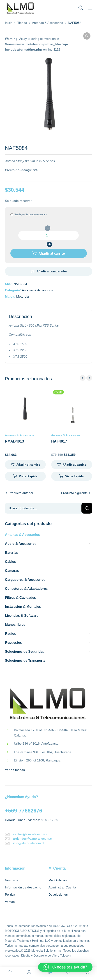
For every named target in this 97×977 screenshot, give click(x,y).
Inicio (8, 22)
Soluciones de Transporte (25, 660)
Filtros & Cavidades (20, 597)
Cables (10, 561)
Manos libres (15, 624)
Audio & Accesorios (20, 543)
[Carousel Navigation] (86, 378)
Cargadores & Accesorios (25, 579)
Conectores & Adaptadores (26, 588)
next (89, 378)
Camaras (12, 570)
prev (82, 378)
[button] (86, 36)
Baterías (11, 552)
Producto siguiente (74, 493)
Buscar (86, 508)
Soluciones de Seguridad (24, 651)
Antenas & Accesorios (47, 22)
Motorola (22, 296)
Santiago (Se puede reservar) (30, 214)
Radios (10, 633)
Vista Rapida (28, 476)
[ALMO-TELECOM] (20, 8)
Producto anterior (21, 493)
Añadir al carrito (52, 253)
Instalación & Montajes (23, 606)
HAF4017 (59, 441)
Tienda (22, 22)
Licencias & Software (21, 615)
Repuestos (13, 642)
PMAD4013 (14, 441)
